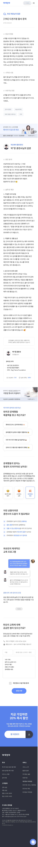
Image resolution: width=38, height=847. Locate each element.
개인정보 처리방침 (27, 781)
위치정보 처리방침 (27, 792)
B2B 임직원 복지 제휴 (8, 771)
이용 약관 (24, 778)
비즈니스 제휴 (5, 774)
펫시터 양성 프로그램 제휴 (9, 767)
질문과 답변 (25, 771)
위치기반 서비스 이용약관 (29, 785)
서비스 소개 (25, 767)
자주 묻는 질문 (26, 774)
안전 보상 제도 (26, 788)
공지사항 (4, 778)
